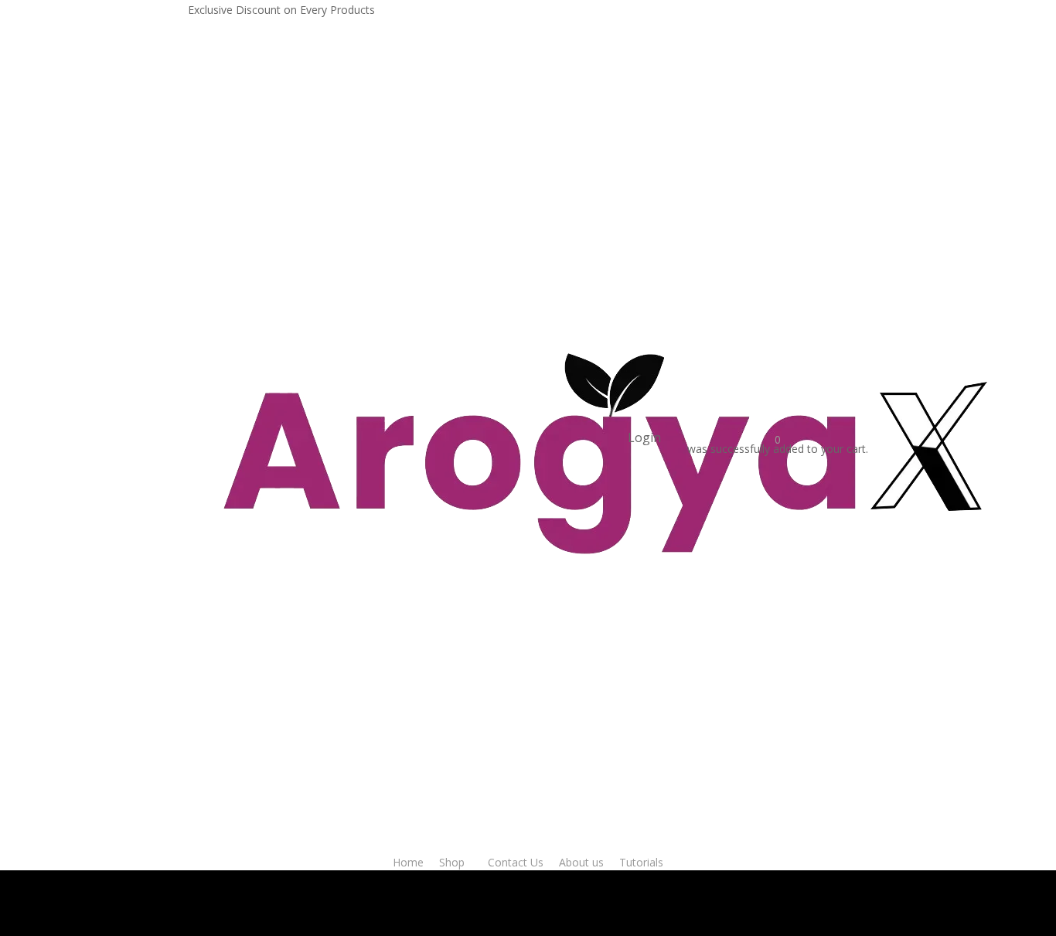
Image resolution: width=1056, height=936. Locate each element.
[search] (618, 437)
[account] (678, 437)
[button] (124, 870)
